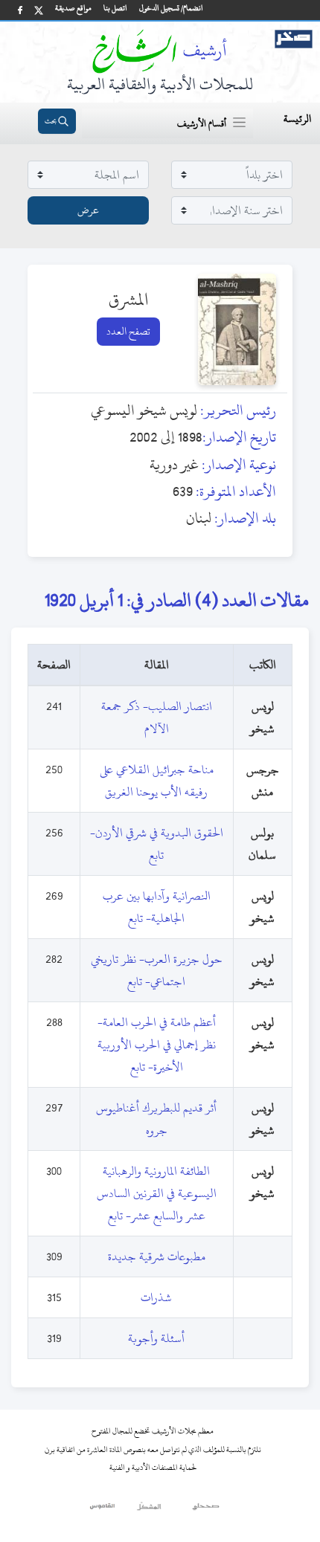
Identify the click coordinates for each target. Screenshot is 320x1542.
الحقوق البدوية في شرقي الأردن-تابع (156, 844)
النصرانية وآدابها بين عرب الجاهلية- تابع (157, 907)
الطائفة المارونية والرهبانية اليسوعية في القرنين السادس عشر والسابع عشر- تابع (157, 1193)
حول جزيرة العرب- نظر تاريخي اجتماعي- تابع (157, 970)
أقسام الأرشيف (201, 123)
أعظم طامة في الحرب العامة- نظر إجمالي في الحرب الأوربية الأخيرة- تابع (156, 1044)
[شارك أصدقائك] (20, 10)
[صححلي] (206, 1510)
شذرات (156, 1297)
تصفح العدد (128, 331)
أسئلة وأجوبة (156, 1338)
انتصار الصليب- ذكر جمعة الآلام (156, 717)
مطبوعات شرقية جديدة (156, 1256)
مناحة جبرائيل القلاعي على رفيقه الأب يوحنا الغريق (157, 780)
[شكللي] (149, 1510)
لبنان (198, 518)
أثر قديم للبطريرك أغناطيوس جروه (156, 1119)
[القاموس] (103, 1510)
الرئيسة (297, 119)
